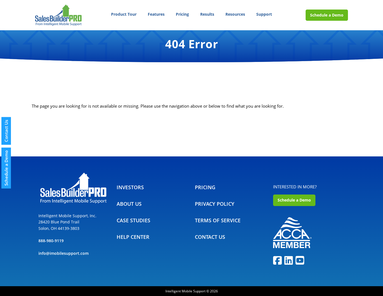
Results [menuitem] (207, 14)
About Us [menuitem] (129, 203)
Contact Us (6, 131)
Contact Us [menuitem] (210, 236)
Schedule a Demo (326, 15)
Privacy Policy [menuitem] (214, 203)
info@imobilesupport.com (63, 253)
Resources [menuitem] (235, 14)
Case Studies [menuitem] (133, 220)
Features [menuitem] (156, 14)
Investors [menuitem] (130, 187)
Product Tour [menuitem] (124, 14)
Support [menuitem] (264, 14)
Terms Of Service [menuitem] (218, 220)
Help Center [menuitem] (133, 236)
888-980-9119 (51, 240)
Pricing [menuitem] (182, 14)
